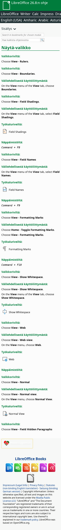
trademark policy (29, 519)
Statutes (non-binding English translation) (29, 487)
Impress (47, 13)
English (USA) (11, 20)
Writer (25, 13)
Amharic (30, 20)
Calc (35, 13)
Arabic (43, 20)
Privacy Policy (37, 485)
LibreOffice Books (30, 458)
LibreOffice (10, 13)
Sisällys (6, 28)
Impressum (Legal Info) (15, 485)
